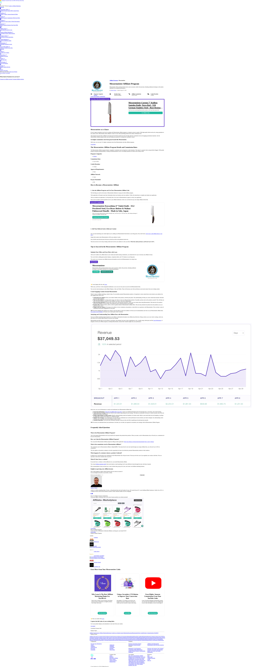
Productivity (96, 640)
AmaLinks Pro (94, 647)
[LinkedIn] (91, 493)
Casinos (156, 636)
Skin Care (104, 640)
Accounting (99, 636)
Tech (131, 640)
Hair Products (92, 639)
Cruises (109, 637)
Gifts (157, 637)
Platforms (2, 7)
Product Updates (146, 633)
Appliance (119, 636)
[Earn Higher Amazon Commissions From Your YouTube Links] (153, 591)
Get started (7, 73)
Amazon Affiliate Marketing (102, 633)
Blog (1, 26)
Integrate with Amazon (152, 648)
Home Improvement (113, 639)
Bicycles (138, 636)
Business (149, 636)
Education (130, 633)
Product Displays (135, 651)
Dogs (119, 637)
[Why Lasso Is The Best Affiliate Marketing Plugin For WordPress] (102, 591)
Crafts (107, 637)
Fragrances (146, 637)
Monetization (135, 633)
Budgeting (145, 636)
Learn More (93, 144)
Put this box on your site (107, 271)
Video (138, 640)
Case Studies (117, 633)
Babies (128, 636)
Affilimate (112, 646)
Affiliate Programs (151, 658)
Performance (150, 652)
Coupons (104, 637)
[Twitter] (92, 493)
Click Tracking (159, 649)
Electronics (126, 637)
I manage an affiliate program (6, 79)
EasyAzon (93, 648)
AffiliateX (93, 646)
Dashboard (130, 652)
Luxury (135, 639)
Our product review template (97, 311)
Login (148, 659)
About (111, 655)
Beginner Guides (111, 633)
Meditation (143, 639)
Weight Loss (151, 640)
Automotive (124, 636)
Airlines (107, 636)
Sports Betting (119, 640)
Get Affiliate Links (146, 112)
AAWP (92, 645)
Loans (133, 639)
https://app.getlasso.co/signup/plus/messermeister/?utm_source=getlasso (139, 441)
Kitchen (95, 156)
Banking (132, 636)
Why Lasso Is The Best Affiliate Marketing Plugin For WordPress (102, 596)
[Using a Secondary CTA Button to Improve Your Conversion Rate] (128, 591)
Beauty (135, 636)
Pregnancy (92, 640)
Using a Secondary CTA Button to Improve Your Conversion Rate (127, 596)
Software (114, 640)
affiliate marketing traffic (101, 464)
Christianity (92, 637)
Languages (129, 639)
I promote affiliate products (18, 79)
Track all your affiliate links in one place (113, 411)
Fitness (140, 637)
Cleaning (96, 637)
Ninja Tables (112, 649)
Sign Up (149, 660)
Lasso (105, 284)
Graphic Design (161, 637)
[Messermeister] (152, 280)
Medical (139, 639)
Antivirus (115, 636)
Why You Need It (102, 613)
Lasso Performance (157, 320)
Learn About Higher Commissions (98, 96)
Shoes (100, 640)
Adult (103, 636)
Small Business (109, 640)
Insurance (120, 639)
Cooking (100, 637)
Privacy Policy (113, 659)
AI (105, 636)
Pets (162, 639)
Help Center (150, 656)
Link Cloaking (160, 648)
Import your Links (151, 651)
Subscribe (142, 475)
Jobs (126, 639)
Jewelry (123, 639)
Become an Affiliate (114, 658)
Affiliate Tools (93, 633)
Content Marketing (124, 633)
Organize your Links (151, 649)
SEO (157, 633)
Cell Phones (162, 636)
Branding (111, 656)
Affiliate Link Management (153, 643)
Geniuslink (93, 649)
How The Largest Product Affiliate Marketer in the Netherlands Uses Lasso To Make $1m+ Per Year (136, 657)
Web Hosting (142, 640)
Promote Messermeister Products (100, 217)
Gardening (154, 637)
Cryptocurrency (114, 637)
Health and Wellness (99, 639)
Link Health (157, 651)
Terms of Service (113, 660)
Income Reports (137, 645)
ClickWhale (112, 647)
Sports (123, 640)
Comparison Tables (132, 649)
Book (141, 636)
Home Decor (106, 639)
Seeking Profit (153, 633)
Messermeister (98, 265)
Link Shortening (137, 648)
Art (121, 636)
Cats (159, 636)
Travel (135, 640)
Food (143, 637)
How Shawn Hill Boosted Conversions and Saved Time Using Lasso (136, 659)
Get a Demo (2, 73)
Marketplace (131, 648)
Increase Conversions (132, 643)
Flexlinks (111, 648)
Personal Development (156, 639)
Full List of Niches (13, 71)
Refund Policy (113, 661)
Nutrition (150, 639)
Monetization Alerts (151, 645)
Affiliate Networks (93, 636)
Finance (134, 637)
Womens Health (157, 640)
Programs (2, 49)
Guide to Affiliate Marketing (15, 6)
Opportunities (142, 651)
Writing (162, 640)
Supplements (127, 640)
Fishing (137, 637)
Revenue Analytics (160, 645)
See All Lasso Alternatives (96, 643)
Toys (133, 640)
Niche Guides (140, 633)
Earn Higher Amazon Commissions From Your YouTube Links (152, 596)
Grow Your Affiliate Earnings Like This (135, 665)
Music (146, 639)
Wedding (147, 640)
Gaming (150, 637)
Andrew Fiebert (113, 90)
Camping (153, 636)
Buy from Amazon (153, 613)
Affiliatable (112, 645)
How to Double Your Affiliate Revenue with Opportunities (136, 661)
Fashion (130, 637)
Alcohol (111, 636)
